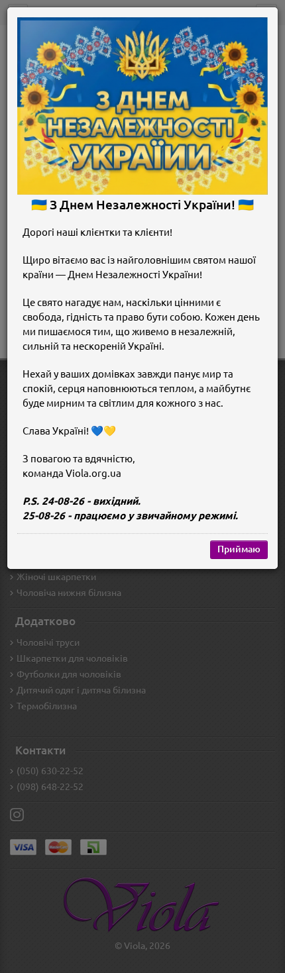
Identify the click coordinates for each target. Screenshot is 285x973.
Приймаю (238, 549)
